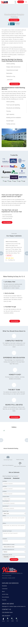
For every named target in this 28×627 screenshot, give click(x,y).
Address (4, 515)
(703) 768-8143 (5, 612)
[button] (26, 2)
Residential (16, 478)
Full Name (5, 491)
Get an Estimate (21, 1)
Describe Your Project (7, 531)
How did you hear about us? (8, 549)
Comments (5, 538)
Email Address (5, 506)
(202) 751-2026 (5, 615)
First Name (5, 481)
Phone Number (6, 501)
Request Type (5, 511)
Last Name (5, 486)
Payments (4, 599)
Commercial (7, 478)
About (3, 591)
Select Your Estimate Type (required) (10, 476)
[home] (4, 2)
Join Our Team (5, 594)
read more (9, 255)
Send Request (14, 559)
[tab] (13, 284)
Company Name (6, 496)
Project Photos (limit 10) (7, 554)
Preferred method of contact (8, 544)
